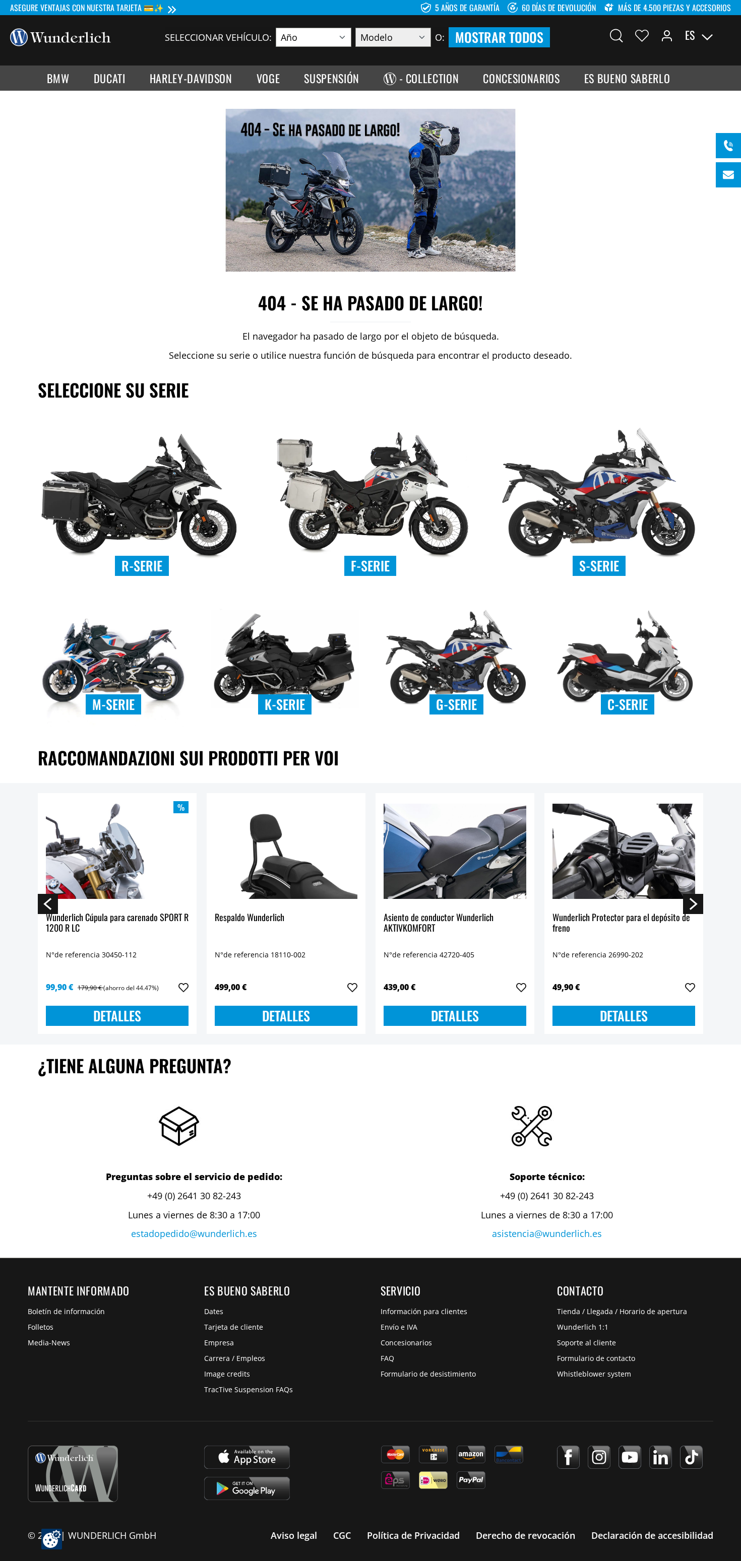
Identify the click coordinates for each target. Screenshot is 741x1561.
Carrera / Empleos (234, 1358)
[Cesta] (725, 35)
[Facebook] (568, 1457)
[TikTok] (691, 1457)
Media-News (49, 1342)
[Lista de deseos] (642, 35)
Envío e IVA (399, 1327)
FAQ (387, 1358)
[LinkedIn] (660, 1457)
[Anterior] (48, 903)
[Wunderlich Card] (73, 1474)
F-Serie (370, 565)
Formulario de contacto (596, 1358)
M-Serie (113, 704)
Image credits (227, 1374)
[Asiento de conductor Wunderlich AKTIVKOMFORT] (455, 851)
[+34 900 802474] (728, 145)
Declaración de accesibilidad (652, 1535)
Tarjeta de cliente (233, 1327)
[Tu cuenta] (667, 35)
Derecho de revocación (525, 1535)
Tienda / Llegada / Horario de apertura (622, 1311)
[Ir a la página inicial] (60, 36)
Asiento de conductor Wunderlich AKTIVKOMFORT (438, 923)
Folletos (40, 1327)
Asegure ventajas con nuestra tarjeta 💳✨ (87, 8)
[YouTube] (630, 1457)
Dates (213, 1311)
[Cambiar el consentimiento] (51, 1539)
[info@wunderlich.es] (728, 174)
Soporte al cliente (586, 1342)
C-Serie (627, 704)
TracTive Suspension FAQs (248, 1389)
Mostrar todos (499, 37)
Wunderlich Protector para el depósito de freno (621, 923)
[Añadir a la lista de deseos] (183, 988)
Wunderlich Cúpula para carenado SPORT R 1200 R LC (117, 923)
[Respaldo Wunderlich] (286, 851)
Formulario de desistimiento (428, 1374)
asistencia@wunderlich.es (547, 1233)
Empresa (219, 1342)
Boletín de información (66, 1311)
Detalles (117, 1015)
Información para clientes (424, 1311)
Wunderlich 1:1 (582, 1327)
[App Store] (247, 1457)
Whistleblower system (594, 1374)
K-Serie (285, 704)
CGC (342, 1535)
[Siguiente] (693, 903)
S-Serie (599, 565)
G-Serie (456, 704)
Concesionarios (406, 1342)
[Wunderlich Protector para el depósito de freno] (623, 851)
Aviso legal (294, 1535)
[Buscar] (616, 35)
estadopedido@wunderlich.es (194, 1233)
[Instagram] (599, 1457)
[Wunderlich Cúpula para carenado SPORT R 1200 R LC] (117, 851)
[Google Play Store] (247, 1488)
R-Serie (141, 565)
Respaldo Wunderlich (249, 918)
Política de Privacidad (413, 1535)
